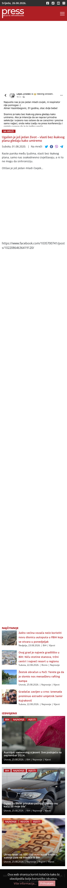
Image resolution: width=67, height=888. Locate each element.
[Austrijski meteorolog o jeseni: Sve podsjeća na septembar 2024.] (33, 740)
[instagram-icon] (64, 3)
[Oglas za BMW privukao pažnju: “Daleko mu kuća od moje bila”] (33, 791)
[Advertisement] (33, 58)
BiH (45, 645)
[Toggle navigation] (62, 13)
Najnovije (55, 665)
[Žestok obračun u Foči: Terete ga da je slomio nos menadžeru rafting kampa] (9, 677)
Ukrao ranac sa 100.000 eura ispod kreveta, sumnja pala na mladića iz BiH (31, 856)
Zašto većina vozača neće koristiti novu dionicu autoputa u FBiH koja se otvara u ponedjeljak (41, 637)
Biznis (45, 665)
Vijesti (52, 645)
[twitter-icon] (53, 3)
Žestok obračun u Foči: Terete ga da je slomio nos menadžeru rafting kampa (41, 676)
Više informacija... (25, 883)
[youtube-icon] (58, 3)
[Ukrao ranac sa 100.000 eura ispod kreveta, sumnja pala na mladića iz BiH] (33, 842)
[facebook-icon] (47, 3)
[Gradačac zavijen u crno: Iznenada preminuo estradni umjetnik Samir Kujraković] (9, 696)
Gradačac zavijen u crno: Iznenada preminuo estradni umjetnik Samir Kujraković (41, 696)
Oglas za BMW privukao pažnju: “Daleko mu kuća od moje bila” (31, 805)
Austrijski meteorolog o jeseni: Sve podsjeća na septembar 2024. (33, 754)
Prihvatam (46, 883)
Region (24, 821)
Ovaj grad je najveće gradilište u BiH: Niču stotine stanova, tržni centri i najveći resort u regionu (39, 657)
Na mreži (8, 131)
